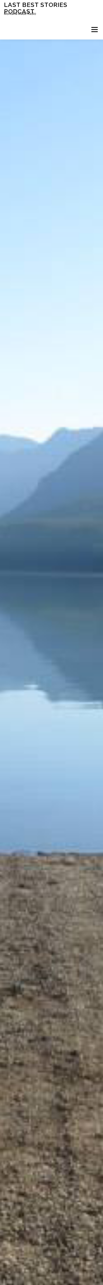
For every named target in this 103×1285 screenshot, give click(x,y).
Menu (94, 29)
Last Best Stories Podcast (35, 8)
